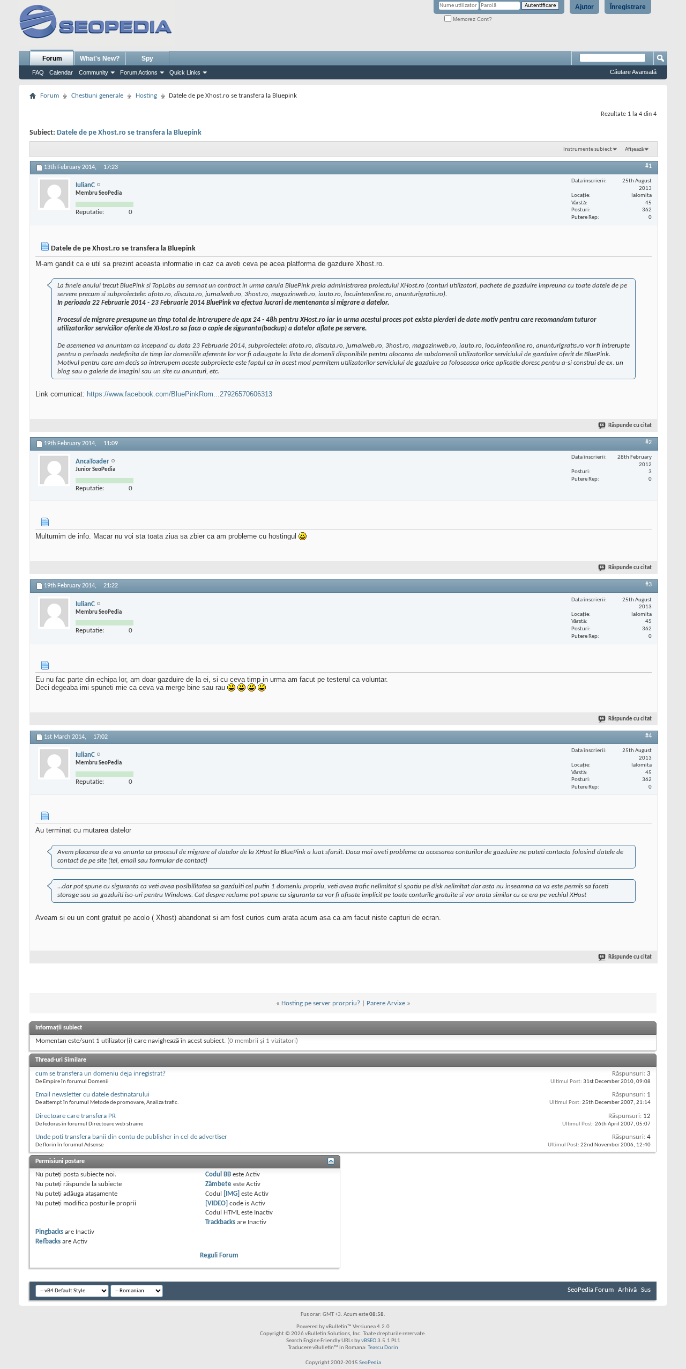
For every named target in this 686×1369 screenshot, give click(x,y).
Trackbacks (220, 1222)
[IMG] (231, 1193)
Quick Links (184, 72)
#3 (648, 585)
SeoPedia (370, 1363)
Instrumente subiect (587, 149)
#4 (648, 736)
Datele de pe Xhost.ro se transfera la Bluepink (129, 133)
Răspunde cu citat (630, 426)
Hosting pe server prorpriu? (320, 1003)
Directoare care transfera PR (75, 1116)
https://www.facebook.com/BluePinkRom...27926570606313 (179, 394)
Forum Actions (139, 72)
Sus (646, 1289)
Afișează (634, 149)
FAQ (38, 72)
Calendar (61, 72)
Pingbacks (49, 1231)
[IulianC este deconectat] (54, 194)
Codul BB (218, 1174)
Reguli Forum (219, 1255)
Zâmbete (218, 1184)
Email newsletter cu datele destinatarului (92, 1094)
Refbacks (48, 1241)
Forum (52, 58)
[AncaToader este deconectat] (54, 470)
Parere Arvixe (386, 1003)
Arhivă (627, 1289)
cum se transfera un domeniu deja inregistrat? (100, 1073)
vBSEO (368, 1341)
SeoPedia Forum (591, 1289)
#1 (648, 166)
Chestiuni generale (97, 95)
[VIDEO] (216, 1203)
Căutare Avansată (633, 72)
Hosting (146, 95)
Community (93, 72)
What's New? (100, 58)
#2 (648, 442)
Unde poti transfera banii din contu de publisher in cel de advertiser (131, 1137)
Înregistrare (628, 7)
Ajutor (584, 7)
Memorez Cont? (471, 19)
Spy (147, 58)
